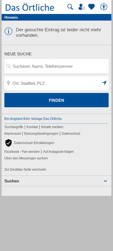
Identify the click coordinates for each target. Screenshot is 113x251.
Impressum (12, 134)
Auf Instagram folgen (58, 152)
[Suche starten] (70, 7)
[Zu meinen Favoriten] (92, 7)
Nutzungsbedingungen (41, 134)
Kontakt (32, 127)
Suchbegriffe (13, 127)
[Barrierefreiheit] (104, 7)
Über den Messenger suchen (26, 158)
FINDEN (56, 100)
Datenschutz (71, 134)
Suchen (11, 181)
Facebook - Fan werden (22, 152)
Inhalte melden (52, 127)
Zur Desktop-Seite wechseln (25, 169)
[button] (104, 83)
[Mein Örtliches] (82, 7)
